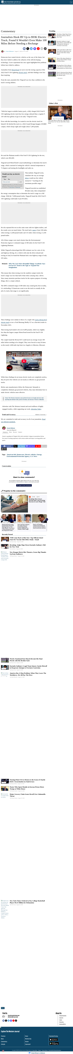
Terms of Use (18, 187)
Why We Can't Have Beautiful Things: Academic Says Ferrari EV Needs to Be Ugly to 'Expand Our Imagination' (27, 265)
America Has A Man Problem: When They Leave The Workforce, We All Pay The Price (28, 674)
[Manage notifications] (3, 1051)
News (2, 1039)
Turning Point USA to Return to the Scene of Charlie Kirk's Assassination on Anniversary (64, 67)
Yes (5, 179)
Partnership (61, 1022)
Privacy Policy (11, 187)
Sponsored (27, 1044)
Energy (39, 454)
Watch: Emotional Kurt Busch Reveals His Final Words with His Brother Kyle (64, 74)
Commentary (8, 31)
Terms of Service (45, 1050)
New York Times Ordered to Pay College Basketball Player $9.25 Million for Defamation (27, 902)
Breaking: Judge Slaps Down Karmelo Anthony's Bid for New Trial (64, 35)
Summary (5, 432)
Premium (3, 1036)
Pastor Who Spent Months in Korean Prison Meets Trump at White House (64, 60)
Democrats (20, 454)
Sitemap (39, 1050)
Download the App (53, 1036)
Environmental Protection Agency (18, 456)
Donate (27, 1041)
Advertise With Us (62, 1024)
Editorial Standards (62, 1015)
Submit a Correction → (41, 414)
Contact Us (61, 1017)
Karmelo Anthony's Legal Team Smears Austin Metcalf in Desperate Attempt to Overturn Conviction (64, 43)
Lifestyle (3, 1044)
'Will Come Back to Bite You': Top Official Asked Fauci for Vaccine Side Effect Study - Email (64, 52)
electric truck (23, 72)
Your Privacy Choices (38, 1053)
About (26, 1036)
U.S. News (33, 456)
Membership (28, 1039)
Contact (20, 432)
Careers (60, 1020)
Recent (15, 432)
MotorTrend (15, 70)
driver (27, 178)
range (34, 230)
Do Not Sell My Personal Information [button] (55, 1050)
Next (3, 1008)
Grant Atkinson (11, 428)
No (9, 179)
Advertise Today (36, 409)
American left (11, 454)
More (10, 432)
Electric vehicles (30, 454)
